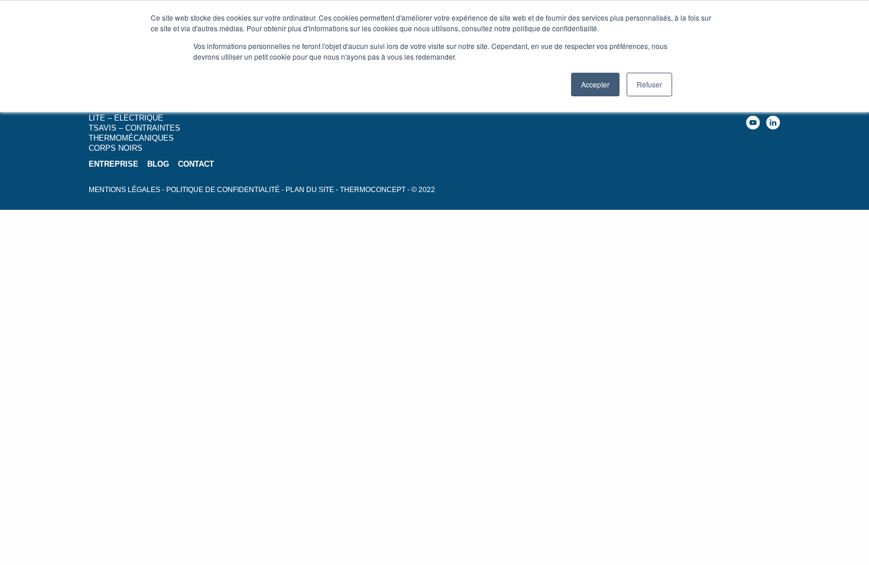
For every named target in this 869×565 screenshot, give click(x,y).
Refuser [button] (649, 84)
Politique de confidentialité (223, 190)
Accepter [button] (595, 84)
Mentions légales (124, 190)
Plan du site (310, 190)
